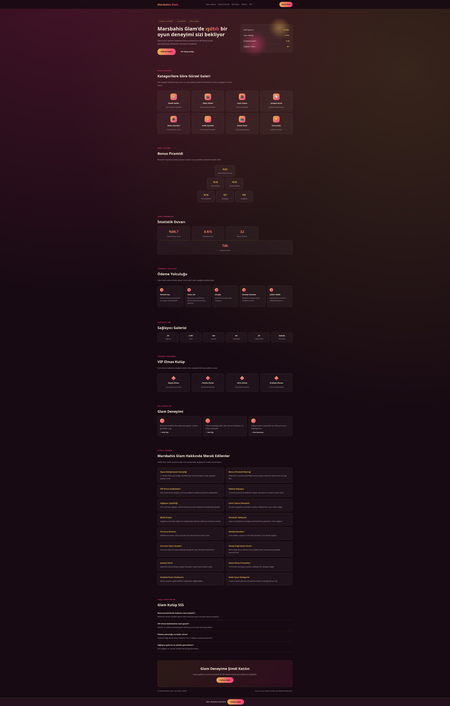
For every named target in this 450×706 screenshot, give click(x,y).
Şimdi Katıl (286, 4)
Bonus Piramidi (223, 4)
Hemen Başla (225, 680)
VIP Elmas (235, 4)
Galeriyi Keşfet (166, 51)
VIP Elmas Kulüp (187, 52)
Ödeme (244, 4)
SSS (250, 4)
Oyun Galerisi (211, 4)
